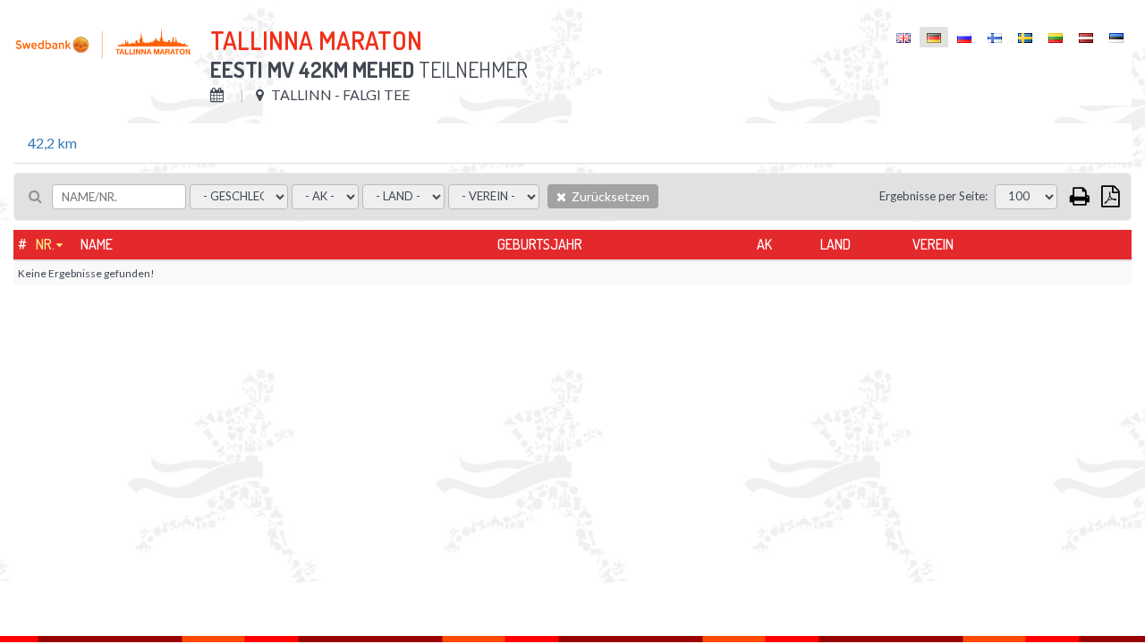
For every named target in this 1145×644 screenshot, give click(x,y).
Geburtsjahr (539, 244)
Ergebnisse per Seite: (933, 196)
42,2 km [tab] (52, 142)
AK (764, 244)
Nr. (45, 244)
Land (835, 244)
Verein (933, 244)
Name (97, 244)
